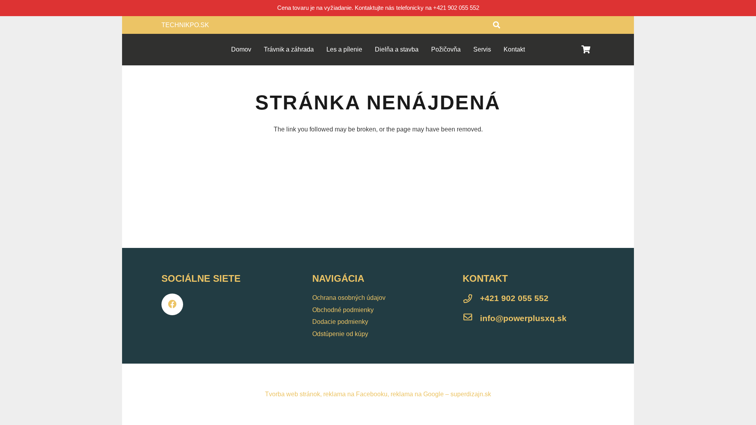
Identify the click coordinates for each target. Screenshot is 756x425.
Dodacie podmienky (340, 321)
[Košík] (586, 49)
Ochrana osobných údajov (348, 297)
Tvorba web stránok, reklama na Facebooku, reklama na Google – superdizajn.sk (378, 394)
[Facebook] (172, 304)
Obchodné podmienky (343, 310)
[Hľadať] (496, 25)
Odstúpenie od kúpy (340, 334)
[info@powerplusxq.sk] (471, 318)
